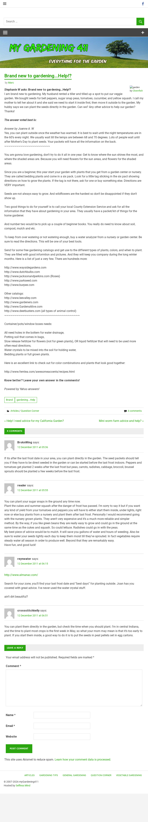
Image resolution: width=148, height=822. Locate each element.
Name (11, 715)
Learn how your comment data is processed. (83, 759)
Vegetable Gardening (129, 775)
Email (10, 726)
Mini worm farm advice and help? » (121, 421)
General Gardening (74, 775)
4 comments (135, 410)
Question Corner (30, 410)
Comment (13, 666)
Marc (11, 82)
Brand (9, 399)
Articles (14, 410)
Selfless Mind (23, 785)
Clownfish (138, 90)
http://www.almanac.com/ (21, 575)
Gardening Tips (48, 775)
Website (11, 736)
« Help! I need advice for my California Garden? (34, 421)
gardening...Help (26, 399)
